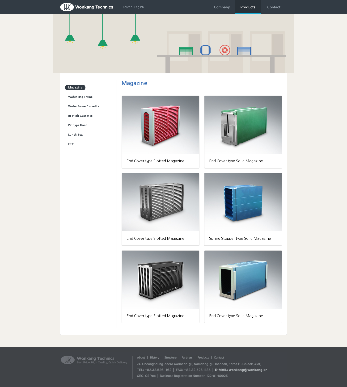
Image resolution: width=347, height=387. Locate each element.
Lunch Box (75, 134)
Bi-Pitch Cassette (80, 115)
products (248, 7)
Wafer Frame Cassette (83, 106)
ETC (71, 144)
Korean (127, 7)
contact (274, 7)
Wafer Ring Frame (80, 97)
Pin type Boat (77, 125)
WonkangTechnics (87, 7)
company (222, 7)
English (139, 7)
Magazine (75, 87)
